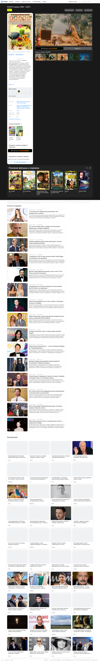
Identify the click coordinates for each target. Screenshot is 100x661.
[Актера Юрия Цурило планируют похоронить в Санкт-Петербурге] (82, 625)
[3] (14, 93)
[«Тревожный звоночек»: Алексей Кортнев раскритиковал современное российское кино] (61, 451)
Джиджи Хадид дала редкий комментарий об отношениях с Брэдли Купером (44, 362)
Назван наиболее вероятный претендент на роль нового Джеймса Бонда (45, 242)
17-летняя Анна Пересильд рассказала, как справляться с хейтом (43, 212)
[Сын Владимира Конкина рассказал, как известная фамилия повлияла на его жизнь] (82, 451)
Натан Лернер (26, 101)
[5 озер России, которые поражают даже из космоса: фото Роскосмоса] (82, 560)
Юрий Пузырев (20, 108)
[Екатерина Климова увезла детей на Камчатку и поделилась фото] (17, 560)
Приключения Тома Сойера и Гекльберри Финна (42, 192)
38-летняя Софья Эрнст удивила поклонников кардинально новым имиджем (44, 227)
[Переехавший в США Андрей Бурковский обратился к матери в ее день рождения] (17, 451)
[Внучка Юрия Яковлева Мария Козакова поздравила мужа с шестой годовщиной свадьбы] (61, 582)
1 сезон (11, 137)
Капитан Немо (82, 191)
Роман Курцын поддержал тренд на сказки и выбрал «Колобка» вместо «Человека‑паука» (46, 377)
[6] (21, 93)
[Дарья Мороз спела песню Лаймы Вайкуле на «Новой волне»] (39, 647)
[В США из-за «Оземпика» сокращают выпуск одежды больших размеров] (39, 582)
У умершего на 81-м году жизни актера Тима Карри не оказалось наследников (46, 257)
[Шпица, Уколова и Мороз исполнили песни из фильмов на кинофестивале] (82, 647)
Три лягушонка (27, 191)
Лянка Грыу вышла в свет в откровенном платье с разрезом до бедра (45, 422)
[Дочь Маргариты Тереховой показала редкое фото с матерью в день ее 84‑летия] (39, 516)
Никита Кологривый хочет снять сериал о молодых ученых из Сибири (46, 302)
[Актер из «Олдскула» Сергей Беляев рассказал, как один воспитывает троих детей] (17, 495)
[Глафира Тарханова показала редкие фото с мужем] (39, 560)
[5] (19, 93)
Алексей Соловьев (21, 103)
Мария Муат (20, 101)
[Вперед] (90, 168)
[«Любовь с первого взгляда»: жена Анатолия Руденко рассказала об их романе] (82, 516)
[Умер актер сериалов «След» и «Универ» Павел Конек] (61, 516)
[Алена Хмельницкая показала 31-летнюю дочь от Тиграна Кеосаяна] (61, 495)
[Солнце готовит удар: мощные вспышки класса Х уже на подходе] (61, 603)
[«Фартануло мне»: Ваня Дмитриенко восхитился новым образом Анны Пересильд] (61, 560)
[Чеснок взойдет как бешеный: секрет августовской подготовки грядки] (82, 495)
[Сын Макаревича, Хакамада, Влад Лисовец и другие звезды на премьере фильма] (61, 473)
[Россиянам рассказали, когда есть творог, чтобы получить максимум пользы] (17, 473)
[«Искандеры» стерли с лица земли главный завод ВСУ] (61, 625)
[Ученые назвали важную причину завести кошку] (82, 473)
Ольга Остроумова (21, 105)
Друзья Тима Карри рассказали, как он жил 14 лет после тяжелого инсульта (45, 272)
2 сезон (18, 137)
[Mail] (2, 1)
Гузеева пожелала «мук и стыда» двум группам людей (45, 332)
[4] (16, 93)
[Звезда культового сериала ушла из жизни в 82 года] (61, 647)
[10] (30, 93)
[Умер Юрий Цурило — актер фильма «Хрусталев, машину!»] (82, 582)
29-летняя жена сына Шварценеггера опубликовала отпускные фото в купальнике (46, 392)
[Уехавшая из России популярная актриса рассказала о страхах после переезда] (39, 625)
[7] (23, 93)
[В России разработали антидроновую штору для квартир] (39, 495)
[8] (25, 93)
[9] (28, 93)
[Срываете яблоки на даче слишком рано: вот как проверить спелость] (61, 538)
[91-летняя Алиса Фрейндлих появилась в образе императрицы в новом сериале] (17, 647)
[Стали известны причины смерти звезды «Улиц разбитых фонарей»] (17, 625)
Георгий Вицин (25, 106)
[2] (12, 93)
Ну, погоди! (12, 191)
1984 (9, 51)
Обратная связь (94, 660)
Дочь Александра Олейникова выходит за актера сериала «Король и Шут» (45, 407)
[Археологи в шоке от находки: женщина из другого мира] (39, 451)
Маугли (67, 191)
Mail (2, 660)
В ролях (10, 105)
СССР (18, 110)
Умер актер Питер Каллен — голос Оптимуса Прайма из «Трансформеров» (46, 347)
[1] (10, 93)
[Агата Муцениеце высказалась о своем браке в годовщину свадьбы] (82, 603)
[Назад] (87, 168)
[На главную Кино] (5, 1)
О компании (6, 660)
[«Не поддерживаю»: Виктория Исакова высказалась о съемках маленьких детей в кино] (17, 516)
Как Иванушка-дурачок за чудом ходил (57, 191)
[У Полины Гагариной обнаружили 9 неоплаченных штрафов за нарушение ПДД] (39, 473)
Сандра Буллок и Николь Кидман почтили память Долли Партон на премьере (45, 287)
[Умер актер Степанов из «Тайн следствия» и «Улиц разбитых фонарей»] (17, 582)
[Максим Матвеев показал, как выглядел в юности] (39, 603)
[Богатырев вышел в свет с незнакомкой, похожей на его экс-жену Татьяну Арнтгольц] (82, 538)
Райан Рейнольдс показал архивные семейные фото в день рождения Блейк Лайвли (46, 317)
